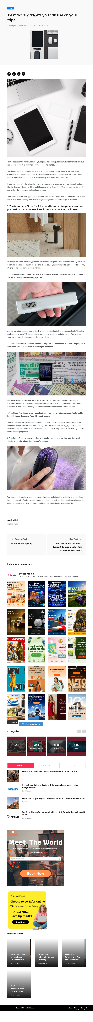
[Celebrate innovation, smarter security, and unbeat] (36, 707)
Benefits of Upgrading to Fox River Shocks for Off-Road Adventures (53, 798)
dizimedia (27, 775)
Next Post (73, 539)
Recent (20, 765)
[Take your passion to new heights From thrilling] (57, 622)
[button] (71, 1008)
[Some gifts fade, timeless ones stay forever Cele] (36, 622)
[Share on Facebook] (9, 74)
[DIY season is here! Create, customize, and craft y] (16, 594)
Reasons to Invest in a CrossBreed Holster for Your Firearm (49, 771)
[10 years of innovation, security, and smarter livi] (77, 707)
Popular (46, 765)
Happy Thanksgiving (21, 543)
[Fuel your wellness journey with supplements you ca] (36, 650)
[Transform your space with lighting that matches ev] (36, 594)
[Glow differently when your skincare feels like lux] (16, 622)
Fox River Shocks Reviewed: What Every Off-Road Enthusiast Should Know (53, 813)
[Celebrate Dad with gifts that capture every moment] (36, 679)
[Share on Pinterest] (23, 74)
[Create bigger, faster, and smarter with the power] (77, 679)
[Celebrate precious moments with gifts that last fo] (57, 650)
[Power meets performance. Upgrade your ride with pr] (57, 594)
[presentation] (79, 731)
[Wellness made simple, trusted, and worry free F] (77, 650)
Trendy (73, 765)
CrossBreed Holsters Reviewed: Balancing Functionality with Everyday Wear (50, 786)
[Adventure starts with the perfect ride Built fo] (16, 650)
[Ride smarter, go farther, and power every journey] (77, 622)
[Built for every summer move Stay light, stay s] (57, 679)
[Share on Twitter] (14, 74)
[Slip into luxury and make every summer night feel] (57, 707)
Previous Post (21, 539)
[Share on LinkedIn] (19, 74)
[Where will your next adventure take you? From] (77, 594)
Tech (10, 8)
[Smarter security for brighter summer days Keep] (16, 707)
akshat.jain (13, 520)
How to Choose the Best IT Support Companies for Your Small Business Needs (67, 547)
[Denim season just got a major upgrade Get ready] (16, 679)
